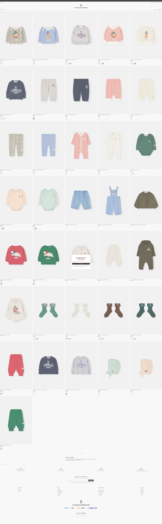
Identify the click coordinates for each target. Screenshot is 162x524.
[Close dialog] (89, 255)
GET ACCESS (81, 263)
